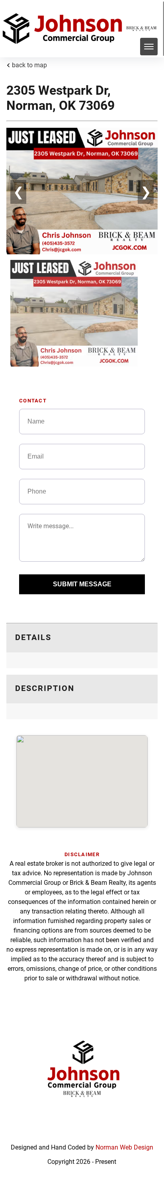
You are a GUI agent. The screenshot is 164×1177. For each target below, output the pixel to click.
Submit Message (82, 584)
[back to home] (64, 28)
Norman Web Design (124, 1147)
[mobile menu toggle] (149, 46)
